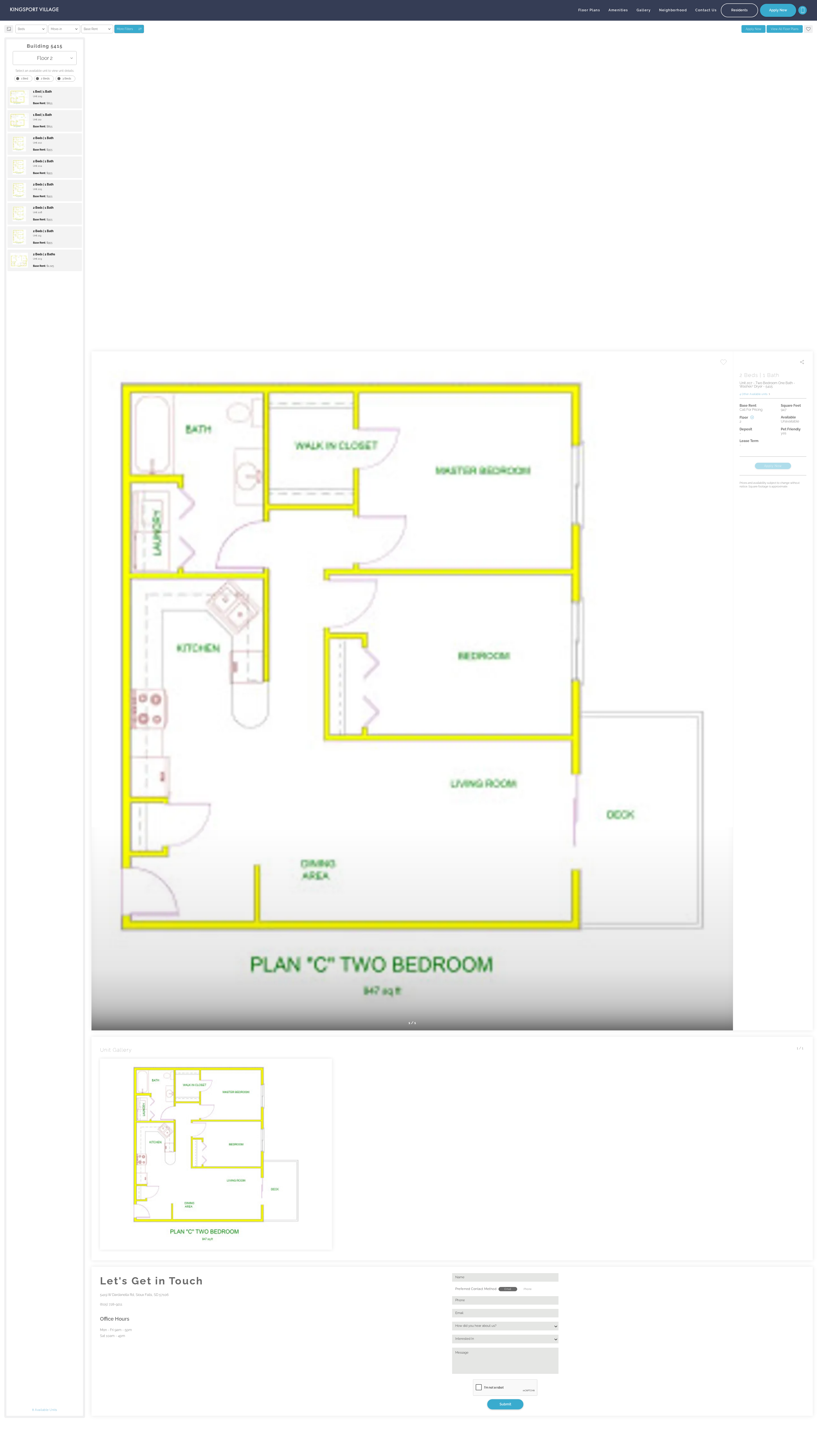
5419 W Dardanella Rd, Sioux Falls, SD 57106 (134, 1295)
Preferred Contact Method (475, 1289)
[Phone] (802, 10)
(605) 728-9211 (111, 1304)
